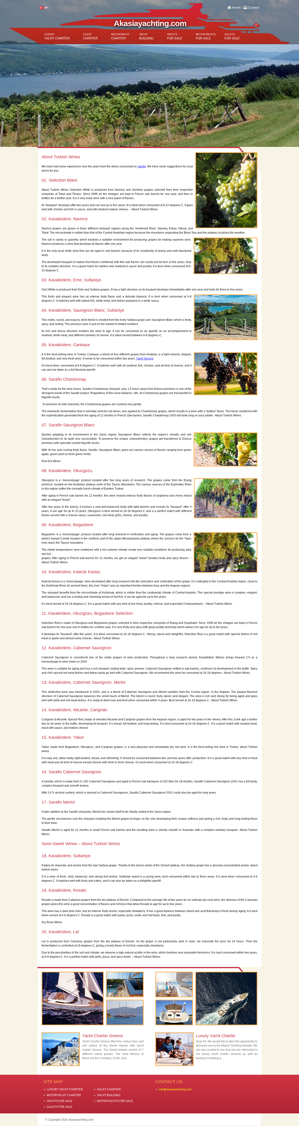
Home (236, 7)
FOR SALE (174, 36)
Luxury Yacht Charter (215, 1035)
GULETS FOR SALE (59, 1107)
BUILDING (146, 36)
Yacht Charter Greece (102, 1035)
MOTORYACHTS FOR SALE (115, 1101)
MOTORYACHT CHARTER (64, 1095)
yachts (142, 166)
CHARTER (90, 36)
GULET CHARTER (109, 1089)
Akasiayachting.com (150, 23)
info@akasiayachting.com (175, 1089)
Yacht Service (144, 358)
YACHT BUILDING (108, 1095)
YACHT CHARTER (57, 36)
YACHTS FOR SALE (59, 1101)
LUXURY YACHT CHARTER (65, 1089)
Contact (253, 7)
